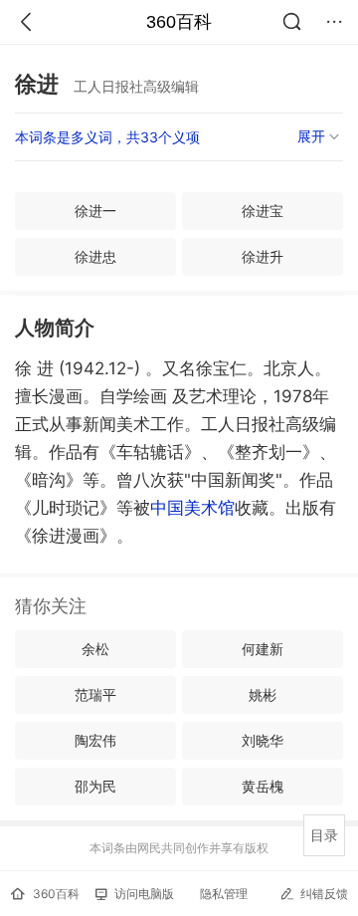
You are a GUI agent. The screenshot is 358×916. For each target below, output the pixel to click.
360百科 (179, 22)
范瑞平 (95, 694)
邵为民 (95, 786)
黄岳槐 (262, 786)
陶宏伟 (95, 740)
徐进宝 (262, 210)
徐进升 (262, 256)
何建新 (262, 648)
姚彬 (262, 694)
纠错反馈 (324, 893)
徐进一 (95, 210)
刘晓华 (262, 740)
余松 (95, 648)
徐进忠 (95, 256)
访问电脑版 (144, 893)
